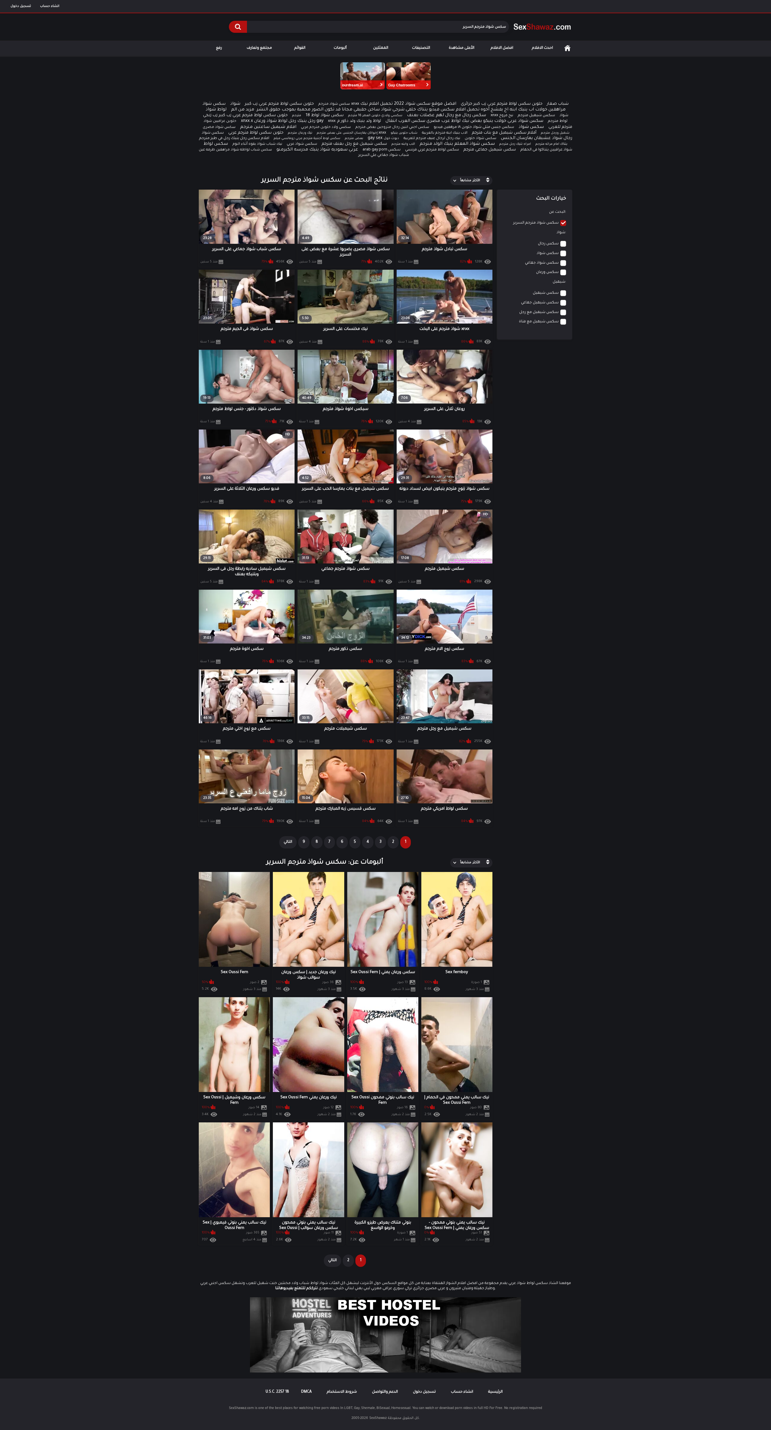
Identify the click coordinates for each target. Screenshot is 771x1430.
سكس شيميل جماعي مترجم (490, 149)
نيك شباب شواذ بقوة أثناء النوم (257, 144)
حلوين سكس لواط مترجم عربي (255, 133)
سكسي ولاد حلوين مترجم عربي (326, 127)
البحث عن (557, 212)
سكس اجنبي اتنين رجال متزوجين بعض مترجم (392, 127)
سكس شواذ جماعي (542, 263)
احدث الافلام (542, 48)
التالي (288, 842)
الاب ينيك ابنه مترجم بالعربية (444, 133)
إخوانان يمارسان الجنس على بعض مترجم (347, 133)
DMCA (306, 1392)
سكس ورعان (547, 272)
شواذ (235, 104)
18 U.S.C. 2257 (277, 1392)
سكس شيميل (546, 293)
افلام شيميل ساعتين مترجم (268, 127)
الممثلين (380, 48)
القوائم (299, 48)
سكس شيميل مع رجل (539, 312)
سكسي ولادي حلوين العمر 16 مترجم (375, 115)
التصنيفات (421, 48)
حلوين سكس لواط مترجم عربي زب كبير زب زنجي (245, 115)
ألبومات (340, 48)
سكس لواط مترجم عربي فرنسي (432, 150)
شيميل (559, 282)
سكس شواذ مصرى (219, 127)
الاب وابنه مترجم (403, 144)
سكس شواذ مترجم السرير (536, 223)
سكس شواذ (531, 127)
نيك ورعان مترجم (300, 133)
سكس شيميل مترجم (536, 115)
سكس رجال (548, 244)
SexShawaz (378, 1418)
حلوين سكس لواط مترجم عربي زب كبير (279, 104)
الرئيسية (567, 48)
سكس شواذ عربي (302, 144)
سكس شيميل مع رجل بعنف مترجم (354, 144)
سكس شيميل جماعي (540, 303)
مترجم (296, 115)
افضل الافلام (502, 48)
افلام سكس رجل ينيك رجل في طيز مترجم (234, 138)
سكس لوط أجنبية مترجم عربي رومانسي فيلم (307, 138)
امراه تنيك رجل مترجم (515, 144)
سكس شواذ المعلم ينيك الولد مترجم (457, 144)
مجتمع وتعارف (259, 48)
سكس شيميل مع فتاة (539, 322)
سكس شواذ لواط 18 (325, 115)
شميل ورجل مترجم (555, 133)
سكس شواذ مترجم (334, 104)
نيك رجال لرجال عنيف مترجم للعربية (432, 139)
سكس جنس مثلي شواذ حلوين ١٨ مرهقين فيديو (474, 127)
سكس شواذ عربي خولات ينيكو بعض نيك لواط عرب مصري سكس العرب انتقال (464, 121)
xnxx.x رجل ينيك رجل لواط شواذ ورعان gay (282, 121)
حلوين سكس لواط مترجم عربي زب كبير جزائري (501, 104)
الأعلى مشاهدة (461, 48)
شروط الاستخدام (342, 1392)
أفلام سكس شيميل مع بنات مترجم (504, 133)
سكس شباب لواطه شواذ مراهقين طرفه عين (235, 150)
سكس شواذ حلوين (480, 139)
